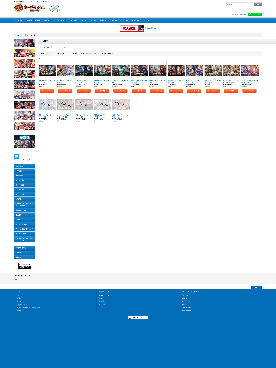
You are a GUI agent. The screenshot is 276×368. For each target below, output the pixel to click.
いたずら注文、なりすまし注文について (24, 239)
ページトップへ (258, 287)
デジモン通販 (20, 194)
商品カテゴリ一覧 (104, 295)
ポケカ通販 (19, 175)
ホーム (18, 292)
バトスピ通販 (20, 189)
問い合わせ (19, 257)
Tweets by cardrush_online (23, 160)
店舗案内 (18, 219)
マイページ (20, 295)
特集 (100, 298)
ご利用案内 (19, 252)
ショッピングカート (22, 304)
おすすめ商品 (102, 304)
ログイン (235, 14)
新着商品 (101, 301)
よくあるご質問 (21, 233)
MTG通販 (19, 171)
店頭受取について (21, 210)
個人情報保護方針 (186, 310)
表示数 (43, 53)
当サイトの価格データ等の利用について (192, 292)
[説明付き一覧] (114, 53)
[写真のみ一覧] (109, 53)
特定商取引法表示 (21, 248)
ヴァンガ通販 (20, 185)
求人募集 (18, 215)
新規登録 (243, 14)
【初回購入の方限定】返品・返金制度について (23, 204)
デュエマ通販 (20, 180)
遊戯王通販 (19, 166)
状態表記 (18, 199)
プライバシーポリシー (23, 224)
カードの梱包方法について (24, 229)
